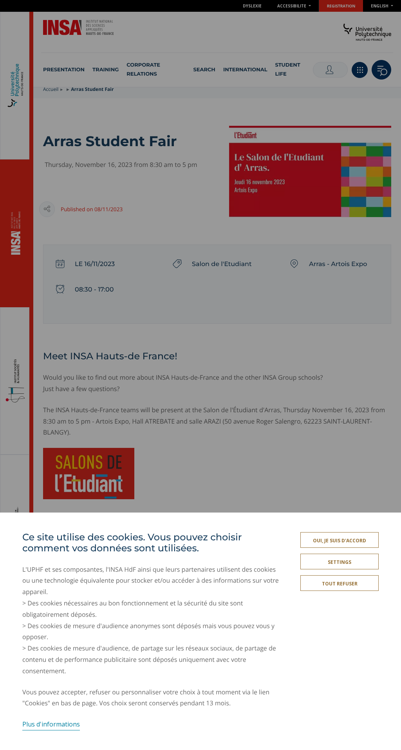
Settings (339, 562)
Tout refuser (340, 583)
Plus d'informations (51, 724)
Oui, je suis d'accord (339, 540)
